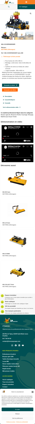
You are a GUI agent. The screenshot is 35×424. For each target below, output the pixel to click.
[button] (32, 392)
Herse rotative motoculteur (10, 364)
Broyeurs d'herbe (16, 114)
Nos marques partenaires (13, 311)
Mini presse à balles (8, 371)
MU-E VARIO (6, 253)
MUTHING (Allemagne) (8, 49)
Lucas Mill (5, 361)
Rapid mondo (6, 368)
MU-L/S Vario (6, 223)
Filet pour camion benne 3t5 (11, 366)
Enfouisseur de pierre (9, 354)
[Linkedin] (19, 345)
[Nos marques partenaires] (2, 311)
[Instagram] (12, 345)
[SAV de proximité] (2, 306)
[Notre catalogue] (2, 302)
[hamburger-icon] (26, 2)
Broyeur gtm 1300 (7, 356)
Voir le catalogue (7, 379)
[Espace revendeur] (2, 295)
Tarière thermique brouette (10, 359)
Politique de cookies (10, 421)
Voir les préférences (17, 418)
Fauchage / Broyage (27, 114)
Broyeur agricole (5, 114)
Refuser (17, 414)
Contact (4, 387)
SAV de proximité (10, 306)
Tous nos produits (8, 382)
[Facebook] (15, 345)
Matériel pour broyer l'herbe (9, 116)
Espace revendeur (10, 295)
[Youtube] (22, 345)
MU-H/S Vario (6, 192)
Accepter (17, 409)
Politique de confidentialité (22, 421)
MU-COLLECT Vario (8, 284)
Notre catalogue (10, 301)
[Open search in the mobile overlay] (9, 6)
